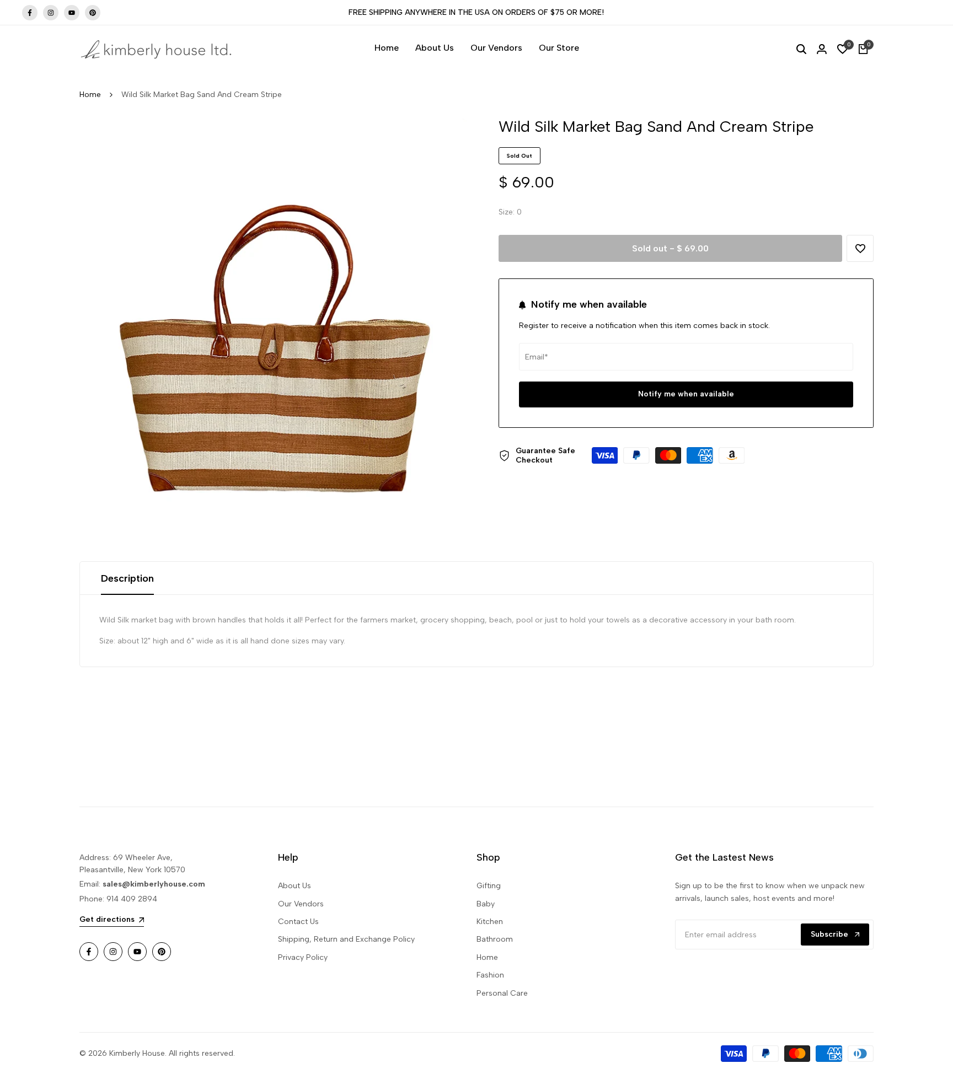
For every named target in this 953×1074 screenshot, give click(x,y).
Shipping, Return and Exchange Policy (346, 939)
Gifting (488, 885)
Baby (485, 904)
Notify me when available (686, 394)
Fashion (490, 975)
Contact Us (298, 921)
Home (90, 94)
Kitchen (489, 921)
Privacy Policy (303, 957)
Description (127, 578)
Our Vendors (301, 904)
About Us (294, 885)
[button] (860, 248)
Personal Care (502, 993)
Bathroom (494, 939)
